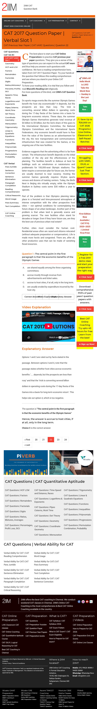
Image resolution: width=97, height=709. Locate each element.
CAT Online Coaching (10, 214)
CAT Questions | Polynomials (77, 514)
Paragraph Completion (10, 184)
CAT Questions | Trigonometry (78, 490)
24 (65, 439)
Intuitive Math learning (84, 693)
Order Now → (84, 242)
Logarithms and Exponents (12, 102)
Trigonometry (11, 127)
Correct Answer (32, 297)
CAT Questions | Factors (16, 495)
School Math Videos (83, 695)
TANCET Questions (46, 706)
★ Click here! (85, 148)
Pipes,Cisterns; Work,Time (11, 108)
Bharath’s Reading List (37, 89)
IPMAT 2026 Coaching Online (17, 26)
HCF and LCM (11, 67)
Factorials (9, 78)
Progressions (11, 150)
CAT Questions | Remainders (18, 501)
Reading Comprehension (12, 190)
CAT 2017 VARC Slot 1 (12, 59)
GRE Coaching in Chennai (29, 693)
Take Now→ (85, 108)
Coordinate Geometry (10, 118)
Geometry (9, 63)
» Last (27, 445)
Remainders (10, 74)
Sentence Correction (10, 171)
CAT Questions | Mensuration (48, 535)
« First (27, 439)
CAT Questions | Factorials (17, 506)
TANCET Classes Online (47, 696)
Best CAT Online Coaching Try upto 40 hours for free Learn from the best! (84, 328)
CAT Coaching (36, 21)
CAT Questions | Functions (76, 504)
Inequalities (10, 143)
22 (51, 439)
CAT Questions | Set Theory (47, 515)
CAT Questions (77, 33)
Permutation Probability (11, 155)
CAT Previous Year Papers (36, 632)
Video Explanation (47, 297)
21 (43, 439)
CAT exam (70, 63)
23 (58, 439)
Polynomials (10, 147)
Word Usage (10, 199)
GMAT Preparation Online (10, 696)
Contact (74, 21)
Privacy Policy (6, 663)
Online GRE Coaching (28, 697)
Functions (9, 140)
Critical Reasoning (13, 195)
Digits (7, 81)
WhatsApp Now (88, 673)
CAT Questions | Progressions (78, 520)
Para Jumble (11, 167)
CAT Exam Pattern (56, 628)
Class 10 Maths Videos (66, 706)
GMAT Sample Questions (10, 702)
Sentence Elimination (10, 178)
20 (36, 439)
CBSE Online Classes (65, 696)
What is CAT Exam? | (57, 631)
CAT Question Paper (34, 628)
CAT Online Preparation (82, 625)
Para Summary (12, 203)
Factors (8, 71)
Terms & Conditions (18, 663)
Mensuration (11, 124)
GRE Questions (25, 695)
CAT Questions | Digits (15, 511)
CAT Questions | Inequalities (77, 509)
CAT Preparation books (35, 636)
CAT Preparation (56, 21)
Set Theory (10, 114)
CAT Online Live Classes (83, 642)
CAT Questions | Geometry (46, 521)
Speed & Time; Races (11, 96)
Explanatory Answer (61, 297)
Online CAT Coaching (14, 21)
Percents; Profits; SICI (13, 90)
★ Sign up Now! (87, 344)
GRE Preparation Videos (28, 699)
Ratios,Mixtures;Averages (13, 85)
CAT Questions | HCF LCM (17, 490)
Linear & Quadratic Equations (9, 133)
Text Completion (12, 206)
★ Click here (85, 309)
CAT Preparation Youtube (36, 625)
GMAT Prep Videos (8, 704)
